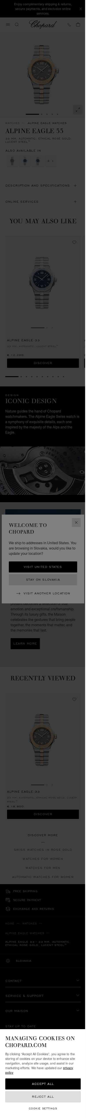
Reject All (43, 1097)
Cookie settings (43, 1108)
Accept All (43, 1084)
